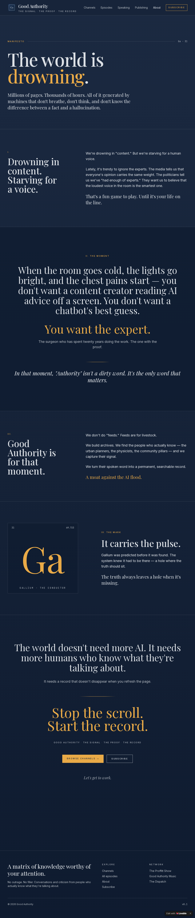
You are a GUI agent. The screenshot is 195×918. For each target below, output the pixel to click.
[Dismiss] (190, 913)
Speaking (124, 7)
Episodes (106, 7)
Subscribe (176, 7)
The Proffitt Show (160, 870)
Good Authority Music (162, 876)
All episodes (109, 876)
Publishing (141, 7)
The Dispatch (157, 881)
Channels (89, 7)
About (157, 7)
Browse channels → (83, 758)
